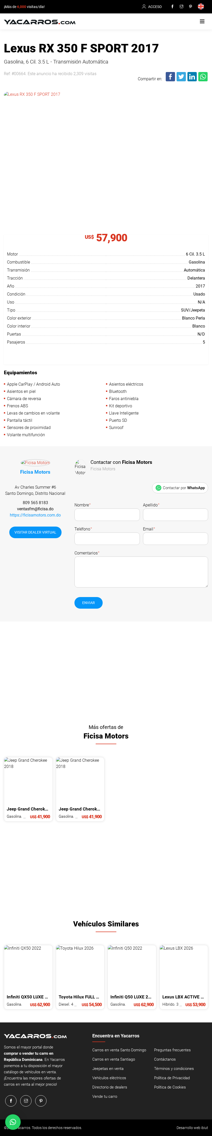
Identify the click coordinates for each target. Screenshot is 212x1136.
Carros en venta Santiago (113, 1059)
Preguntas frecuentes (172, 1050)
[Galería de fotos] (106, 146)
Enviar (88, 603)
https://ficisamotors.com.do (35, 515)
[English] (201, 6)
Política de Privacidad (172, 1078)
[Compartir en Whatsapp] (203, 80)
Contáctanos (165, 1059)
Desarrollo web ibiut (192, 1128)
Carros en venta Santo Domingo (119, 1050)
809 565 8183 (35, 502)
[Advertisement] (106, 670)
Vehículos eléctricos (109, 1078)
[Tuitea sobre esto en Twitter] (181, 80)
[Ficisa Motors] (35, 463)
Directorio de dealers (109, 1087)
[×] (13, 1122)
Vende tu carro (104, 1096)
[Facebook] (172, 6)
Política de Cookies (170, 1087)
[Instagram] (181, 6)
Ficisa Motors (35, 472)
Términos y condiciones (174, 1068)
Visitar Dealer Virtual (35, 532)
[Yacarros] (39, 22)
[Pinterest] (190, 6)
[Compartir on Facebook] (171, 80)
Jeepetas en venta (108, 1068)
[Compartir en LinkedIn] (192, 80)
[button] (202, 21)
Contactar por (184, 488)
